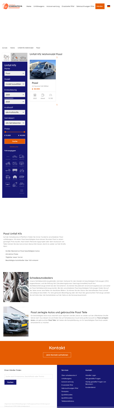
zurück (4, 48)
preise (7, 128)
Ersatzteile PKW (68, 6)
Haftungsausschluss (33, 404)
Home (28, 6)
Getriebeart (9, 118)
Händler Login (91, 375)
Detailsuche (14, 147)
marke (7, 68)
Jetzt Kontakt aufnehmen (57, 355)
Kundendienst (91, 387)
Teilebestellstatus (67, 401)
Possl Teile (52, 320)
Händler (100, 6)
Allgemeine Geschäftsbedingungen (15, 404)
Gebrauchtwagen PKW (85, 6)
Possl (38, 48)
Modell (7, 79)
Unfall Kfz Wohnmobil (25, 48)
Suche (14, 141)
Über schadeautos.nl (69, 375)
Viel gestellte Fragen (93, 379)
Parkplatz (65, 391)
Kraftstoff (8, 107)
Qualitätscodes (66, 395)
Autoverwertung (53, 6)
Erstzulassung (10, 90)
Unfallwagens (39, 6)
